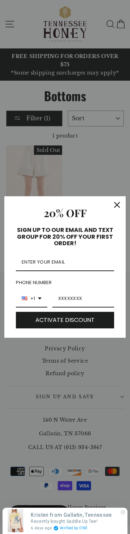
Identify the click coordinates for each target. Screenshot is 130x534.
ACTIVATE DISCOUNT (65, 320)
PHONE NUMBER (34, 282)
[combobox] (31, 299)
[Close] (117, 205)
